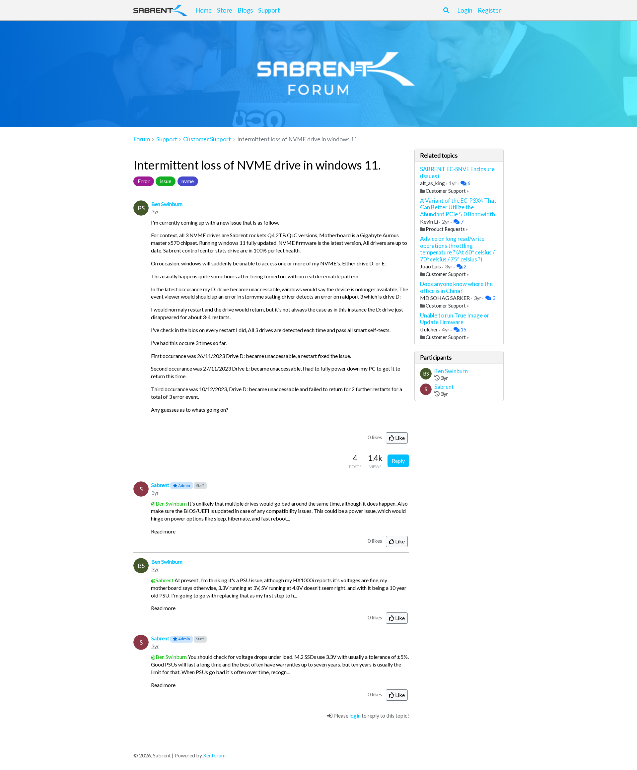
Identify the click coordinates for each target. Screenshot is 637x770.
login (355, 715)
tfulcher (429, 329)
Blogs (245, 10)
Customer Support (446, 191)
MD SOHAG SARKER (445, 298)
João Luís (431, 266)
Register (489, 10)
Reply (398, 460)
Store (224, 10)
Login (464, 10)
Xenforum (214, 755)
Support (269, 10)
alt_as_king (433, 183)
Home (203, 10)
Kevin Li (429, 221)
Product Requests (445, 229)
